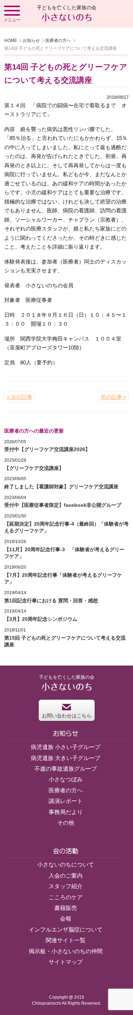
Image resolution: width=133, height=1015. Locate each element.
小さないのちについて (65, 865)
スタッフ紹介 (66, 886)
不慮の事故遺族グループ (65, 769)
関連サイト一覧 (65, 940)
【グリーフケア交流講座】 (34, 468)
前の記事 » (113, 397)
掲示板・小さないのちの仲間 (65, 951)
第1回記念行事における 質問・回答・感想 (51, 600)
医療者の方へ (58, 40)
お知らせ (31, 40)
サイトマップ (66, 962)
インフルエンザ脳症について (65, 930)
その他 (65, 823)
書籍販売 (65, 908)
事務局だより (66, 812)
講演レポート (66, 801)
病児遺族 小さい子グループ (65, 747)
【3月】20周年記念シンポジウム (40, 619)
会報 (65, 919)
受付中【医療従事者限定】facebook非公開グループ (62, 505)
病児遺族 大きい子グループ (65, 758)
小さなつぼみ (66, 779)
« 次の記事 (19, 397)
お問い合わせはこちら (67, 715)
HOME (10, 40)
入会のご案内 (66, 876)
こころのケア (66, 897)
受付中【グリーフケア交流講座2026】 (47, 449)
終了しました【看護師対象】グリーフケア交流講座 (61, 486)
